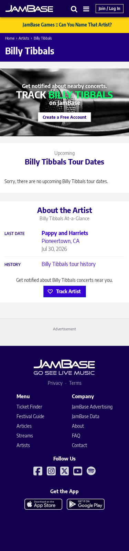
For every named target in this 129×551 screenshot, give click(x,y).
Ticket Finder (29, 407)
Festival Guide (30, 416)
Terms (75, 383)
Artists (24, 38)
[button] (74, 8)
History (12, 265)
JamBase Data (85, 416)
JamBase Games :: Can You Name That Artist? (67, 25)
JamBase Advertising (92, 407)
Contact (79, 445)
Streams (25, 435)
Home (9, 38)
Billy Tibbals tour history (69, 264)
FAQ (76, 435)
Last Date (14, 234)
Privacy (55, 383)
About (78, 426)
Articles (24, 426)
